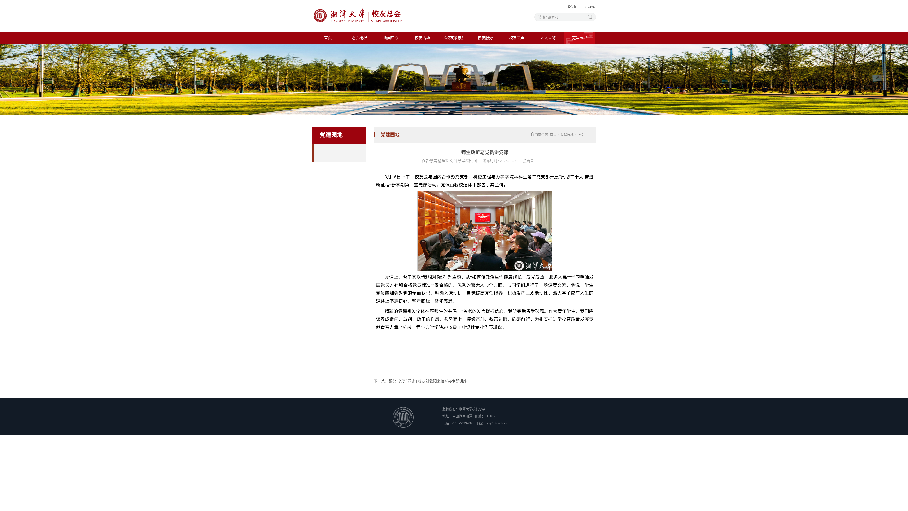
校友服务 (485, 38)
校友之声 (516, 38)
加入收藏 (590, 7)
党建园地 (579, 38)
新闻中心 (390, 38)
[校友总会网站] (358, 16)
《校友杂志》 (453, 38)
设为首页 (573, 7)
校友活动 (422, 38)
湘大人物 (548, 38)
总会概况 (359, 38)
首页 (328, 38)
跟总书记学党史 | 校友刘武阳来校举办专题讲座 (428, 381)
